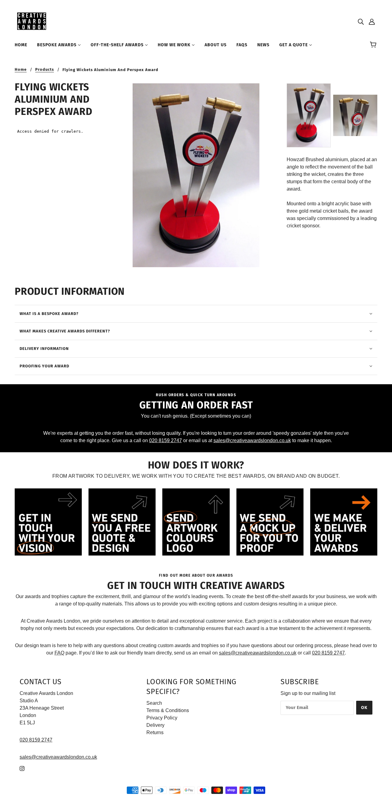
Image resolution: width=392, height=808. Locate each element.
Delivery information (44, 348)
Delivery (155, 725)
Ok (364, 707)
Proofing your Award (44, 366)
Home (21, 69)
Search (154, 703)
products (44, 69)
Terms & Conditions (167, 710)
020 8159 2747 (165, 440)
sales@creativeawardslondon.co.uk (252, 440)
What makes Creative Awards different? (65, 331)
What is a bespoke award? (49, 313)
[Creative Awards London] (32, 21)
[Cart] (374, 45)
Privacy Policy (161, 717)
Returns (155, 732)
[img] (360, 21)
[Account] (371, 21)
